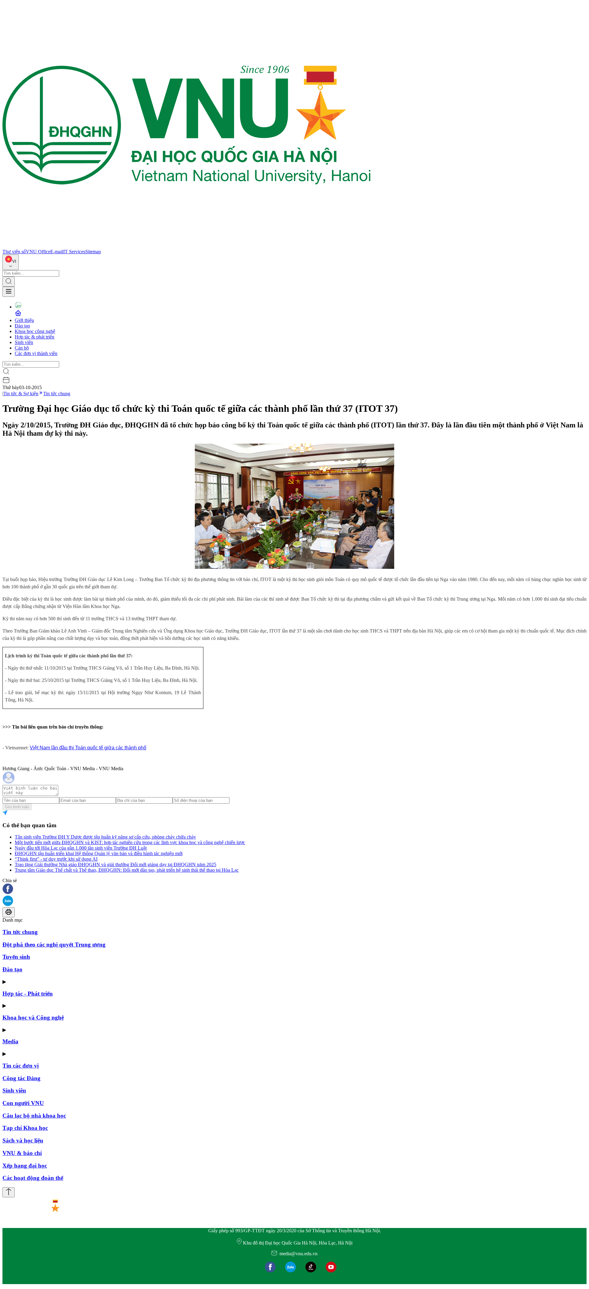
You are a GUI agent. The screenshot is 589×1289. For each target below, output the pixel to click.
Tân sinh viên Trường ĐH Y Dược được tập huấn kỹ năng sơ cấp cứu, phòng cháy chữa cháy (105, 837)
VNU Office (38, 251)
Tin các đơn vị (20, 1065)
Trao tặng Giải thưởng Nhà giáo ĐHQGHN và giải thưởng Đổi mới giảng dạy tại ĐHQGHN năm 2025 (115, 864)
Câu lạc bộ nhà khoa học (34, 1115)
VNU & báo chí (22, 1153)
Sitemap (93, 251)
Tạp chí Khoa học (25, 1128)
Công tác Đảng (21, 1078)
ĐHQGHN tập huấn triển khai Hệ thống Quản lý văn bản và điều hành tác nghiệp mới (99, 853)
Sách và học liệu (22, 1140)
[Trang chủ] (186, 246)
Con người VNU (23, 1103)
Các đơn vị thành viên (36, 353)
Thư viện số (14, 251)
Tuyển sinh (16, 957)
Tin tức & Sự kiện (20, 393)
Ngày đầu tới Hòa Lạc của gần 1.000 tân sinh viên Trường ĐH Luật (81, 848)
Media (10, 1041)
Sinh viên (24, 342)
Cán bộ (22, 347)
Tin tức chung (56, 393)
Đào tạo (22, 325)
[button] (294, 889)
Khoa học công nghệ (35, 331)
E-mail (56, 251)
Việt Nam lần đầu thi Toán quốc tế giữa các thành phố (88, 747)
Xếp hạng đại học (24, 1165)
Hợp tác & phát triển (34, 336)
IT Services (74, 251)
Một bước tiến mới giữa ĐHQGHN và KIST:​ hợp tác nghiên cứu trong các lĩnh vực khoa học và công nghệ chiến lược (130, 842)
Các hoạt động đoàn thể (32, 1178)
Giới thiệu (24, 320)
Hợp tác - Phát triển (27, 993)
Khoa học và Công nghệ (33, 1017)
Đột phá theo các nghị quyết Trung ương (54, 944)
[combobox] (10, 262)
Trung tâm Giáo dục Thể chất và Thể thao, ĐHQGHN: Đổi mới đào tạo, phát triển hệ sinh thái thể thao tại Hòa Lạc (127, 870)
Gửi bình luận (17, 807)
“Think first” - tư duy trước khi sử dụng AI (56, 859)
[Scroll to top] (8, 1192)
